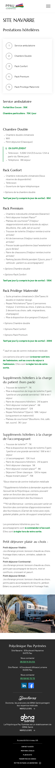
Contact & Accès (27, 746)
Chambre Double (23, 56)
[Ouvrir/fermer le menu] (48, 6)
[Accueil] (15, 6)
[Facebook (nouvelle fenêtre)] (31, 685)
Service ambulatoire (25, 45)
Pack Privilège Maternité (27, 87)
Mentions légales (27, 751)
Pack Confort (21, 66)
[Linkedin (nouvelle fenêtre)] (24, 685)
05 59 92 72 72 (27, 678)
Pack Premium (22, 77)
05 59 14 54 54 (27, 661)
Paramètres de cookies (27, 759)
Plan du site (27, 755)
